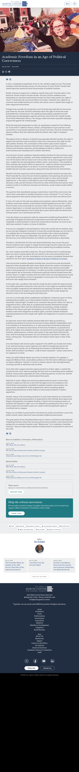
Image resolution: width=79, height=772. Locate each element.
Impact (39, 641)
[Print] (10, 79)
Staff (39, 652)
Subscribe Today (16, 492)
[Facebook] (9, 72)
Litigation (40, 627)
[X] (6, 72)
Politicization (37, 440)
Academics (16, 440)
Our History (39, 645)
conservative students (50, 526)
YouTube (44, 661)
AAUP (12, 526)
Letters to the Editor (39, 643)
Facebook (35, 661)
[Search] (75, 4)
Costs (39, 614)
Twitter (26, 661)
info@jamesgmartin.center (39, 599)
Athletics (39, 623)
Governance (26, 440)
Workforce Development (39, 625)
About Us (39, 636)
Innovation (39, 621)
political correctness (55, 529)
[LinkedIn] (3, 72)
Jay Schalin (15, 66)
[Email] (7, 79)
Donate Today (16, 513)
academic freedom (34, 526)
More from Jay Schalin (39, 576)
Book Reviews (39, 630)
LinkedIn (52, 661)
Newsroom (39, 638)
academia (21, 526)
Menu (68, 4)
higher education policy (26, 529)
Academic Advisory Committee (39, 650)
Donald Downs (65, 526)
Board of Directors (39, 648)
